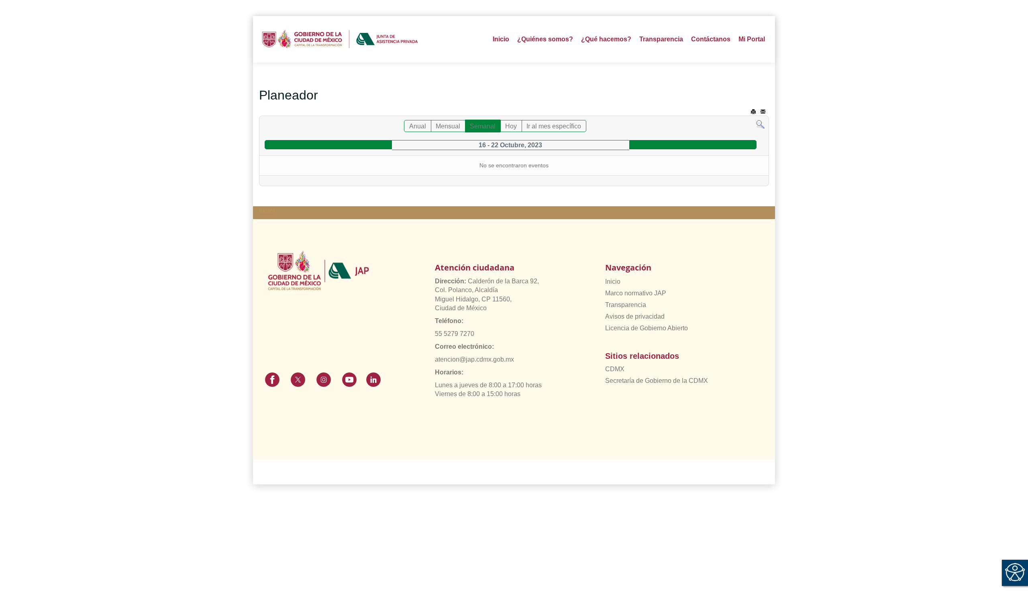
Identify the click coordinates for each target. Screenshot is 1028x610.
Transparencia (625, 304)
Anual (417, 126)
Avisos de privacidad (635, 316)
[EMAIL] (763, 111)
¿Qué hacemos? (606, 39)
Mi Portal (751, 39)
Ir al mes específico (553, 126)
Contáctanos (710, 39)
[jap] (340, 39)
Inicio (501, 39)
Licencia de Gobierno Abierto (646, 328)
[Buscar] (760, 124)
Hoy (511, 126)
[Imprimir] (753, 111)
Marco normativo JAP (635, 293)
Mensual (448, 126)
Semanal (483, 126)
